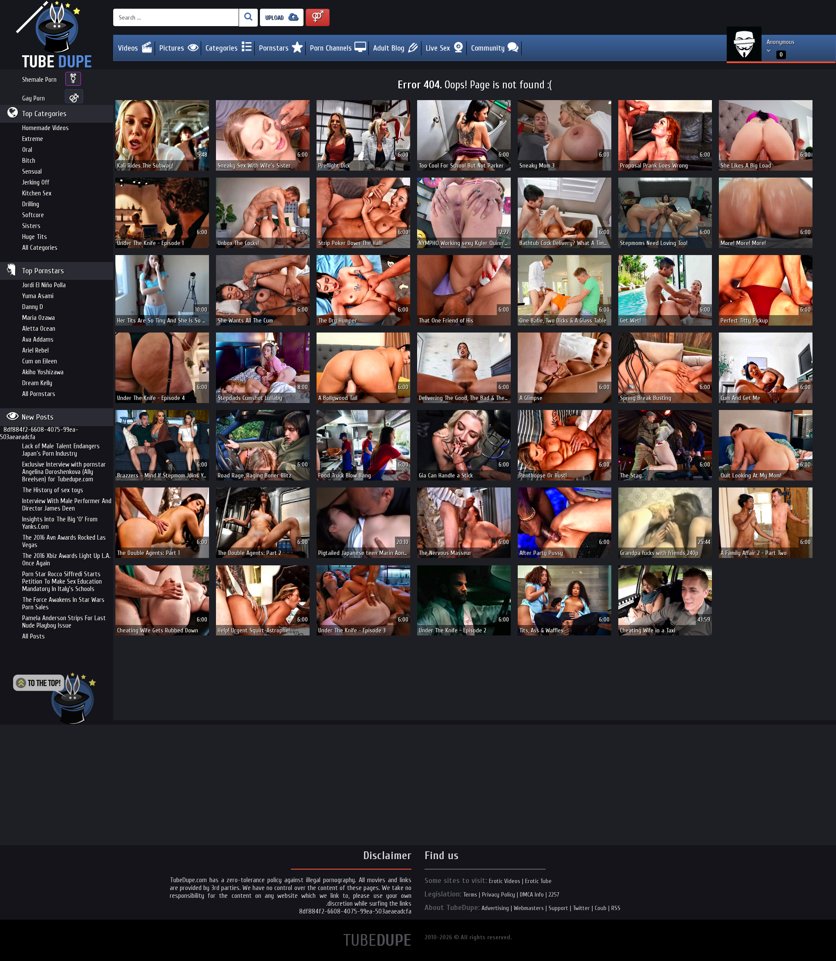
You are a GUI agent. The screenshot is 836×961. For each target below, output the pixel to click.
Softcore (33, 215)
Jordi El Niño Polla (44, 285)
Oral (27, 150)
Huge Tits (34, 237)
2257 (554, 894)
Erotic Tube (538, 881)
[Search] (248, 18)
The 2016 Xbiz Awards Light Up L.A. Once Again (66, 559)
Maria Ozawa (38, 318)
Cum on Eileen (39, 361)
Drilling (30, 204)
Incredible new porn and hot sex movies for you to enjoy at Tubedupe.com (56, 35)
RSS (615, 908)
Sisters (31, 226)
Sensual (32, 171)
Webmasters (529, 908)
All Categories (39, 248)
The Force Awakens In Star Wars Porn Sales (63, 603)
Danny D (32, 307)
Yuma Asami (38, 296)
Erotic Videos (504, 881)
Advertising (495, 908)
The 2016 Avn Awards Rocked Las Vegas (64, 541)
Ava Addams (38, 339)
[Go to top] (54, 698)
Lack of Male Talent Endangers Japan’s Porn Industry (61, 450)
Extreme (32, 139)
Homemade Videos (45, 128)
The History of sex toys (52, 490)
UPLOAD (275, 17)
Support (558, 908)
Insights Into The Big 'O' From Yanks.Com (60, 523)
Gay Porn (33, 98)
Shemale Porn (39, 80)
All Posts (33, 636)
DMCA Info (532, 894)
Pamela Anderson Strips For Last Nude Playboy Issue (64, 622)
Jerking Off (35, 182)
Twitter (581, 908)
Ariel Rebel (35, 350)
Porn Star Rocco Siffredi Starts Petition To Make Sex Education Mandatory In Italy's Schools (62, 582)
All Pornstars (38, 394)
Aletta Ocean (38, 329)
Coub (601, 908)
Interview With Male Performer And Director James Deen (66, 504)
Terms (470, 894)
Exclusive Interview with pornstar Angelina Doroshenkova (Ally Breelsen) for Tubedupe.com (64, 472)
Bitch (28, 161)
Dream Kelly (37, 383)
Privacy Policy (498, 894)
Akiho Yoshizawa (43, 372)
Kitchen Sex (36, 193)
